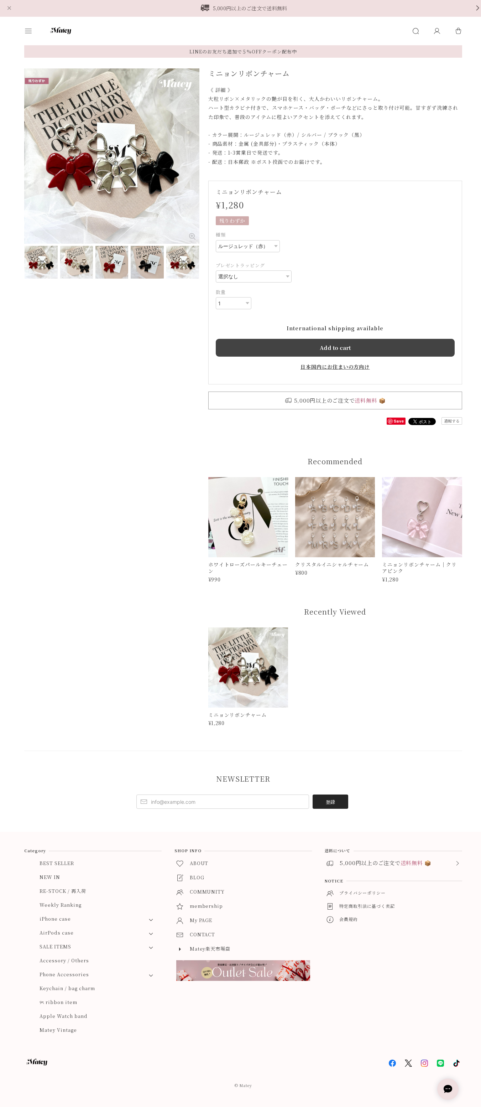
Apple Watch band (63, 1016)
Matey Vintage (58, 1029)
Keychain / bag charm (67, 988)
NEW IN (50, 877)
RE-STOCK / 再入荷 (63, 891)
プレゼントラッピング (240, 265)
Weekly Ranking (60, 904)
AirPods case (57, 932)
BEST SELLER (57, 863)
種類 (221, 234)
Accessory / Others (64, 960)
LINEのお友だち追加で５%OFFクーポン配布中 (243, 51)
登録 (330, 801)
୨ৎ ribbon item (58, 1002)
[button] (35, 31)
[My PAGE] (437, 31)
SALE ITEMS (55, 946)
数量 (221, 292)
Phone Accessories (64, 974)
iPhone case (55, 918)
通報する (452, 421)
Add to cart (335, 347)
